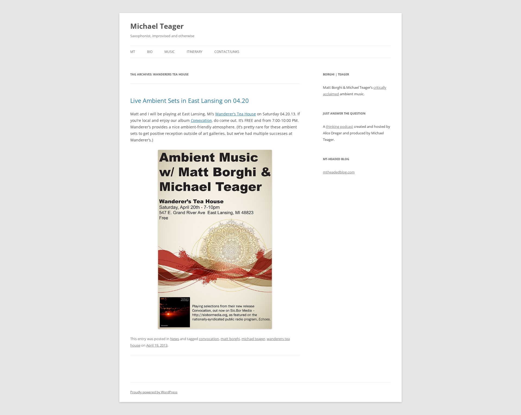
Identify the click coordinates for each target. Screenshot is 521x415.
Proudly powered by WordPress (153, 392)
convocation (209, 338)
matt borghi (230, 338)
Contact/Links (226, 51)
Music (169, 51)
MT (132, 51)
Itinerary (194, 51)
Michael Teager (157, 26)
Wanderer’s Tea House (235, 113)
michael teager (253, 338)
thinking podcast (339, 126)
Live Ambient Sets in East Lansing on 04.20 (189, 100)
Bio (150, 51)
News (174, 338)
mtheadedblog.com (339, 172)
